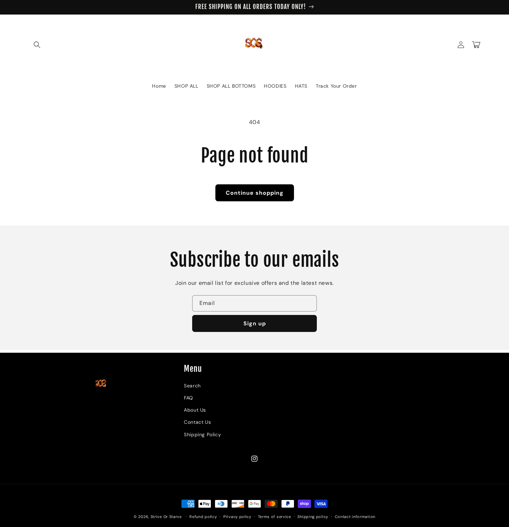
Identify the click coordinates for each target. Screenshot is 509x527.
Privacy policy (237, 516)
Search (192, 386)
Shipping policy (312, 516)
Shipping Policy (202, 434)
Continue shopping (255, 192)
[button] (37, 44)
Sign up (254, 323)
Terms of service (274, 516)
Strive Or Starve (166, 516)
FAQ (188, 398)
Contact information (355, 516)
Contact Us (197, 422)
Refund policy (203, 516)
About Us (195, 410)
